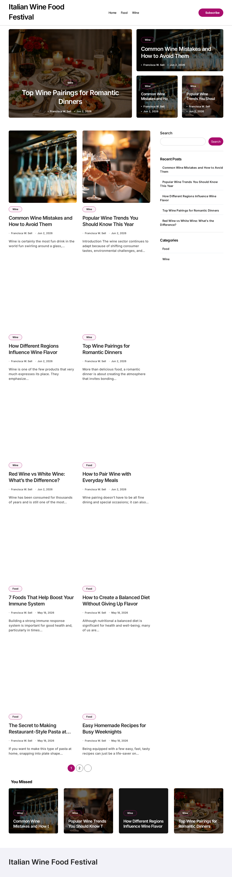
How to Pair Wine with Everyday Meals (106, 477)
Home (112, 12)
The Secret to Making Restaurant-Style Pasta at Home (37, 731)
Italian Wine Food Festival (53, 861)
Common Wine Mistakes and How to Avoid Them (156, 99)
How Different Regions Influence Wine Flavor (34, 349)
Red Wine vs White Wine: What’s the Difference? (37, 477)
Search (166, 133)
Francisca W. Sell (60, 111)
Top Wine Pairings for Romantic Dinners (106, 349)
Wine (135, 12)
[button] (125, 74)
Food (124, 12)
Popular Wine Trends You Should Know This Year (202, 99)
